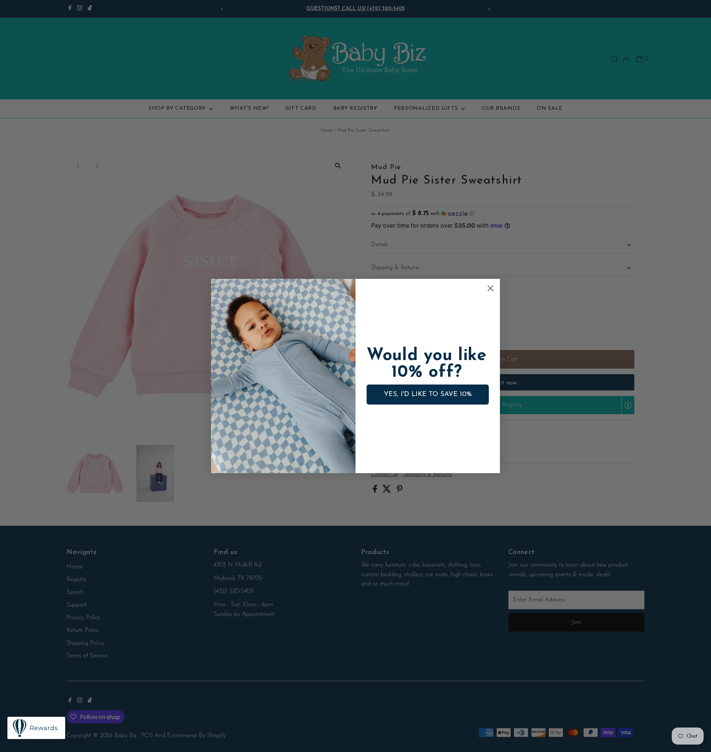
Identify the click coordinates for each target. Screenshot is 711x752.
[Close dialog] (490, 288)
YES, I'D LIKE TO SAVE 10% (428, 394)
